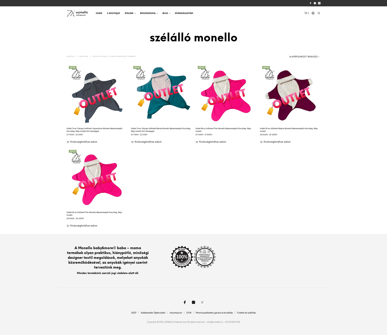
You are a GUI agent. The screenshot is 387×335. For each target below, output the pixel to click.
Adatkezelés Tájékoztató (153, 312)
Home (99, 13)
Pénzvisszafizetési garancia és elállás (214, 312)
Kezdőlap (71, 56)
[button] (306, 13)
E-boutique (113, 13)
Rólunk (129, 13)
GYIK (188, 312)
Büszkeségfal (148, 13)
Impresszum (176, 312)
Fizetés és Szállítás (246, 312)
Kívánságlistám (184, 13)
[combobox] (302, 57)
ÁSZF (134, 312)
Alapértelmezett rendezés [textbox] (303, 57)
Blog (165, 13)
